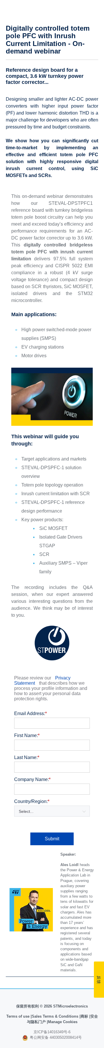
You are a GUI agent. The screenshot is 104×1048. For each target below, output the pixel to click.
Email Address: (30, 713)
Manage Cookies (62, 1022)
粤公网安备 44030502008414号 (55, 1037)
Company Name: (32, 779)
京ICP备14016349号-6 (52, 1032)
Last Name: (26, 757)
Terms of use (18, 1016)
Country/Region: (31, 801)
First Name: (27, 735)
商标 (84, 1016)
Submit (52, 838)
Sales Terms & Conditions (55, 1016)
